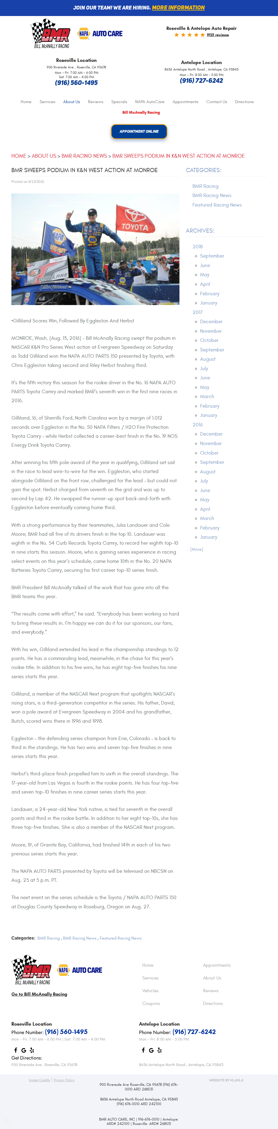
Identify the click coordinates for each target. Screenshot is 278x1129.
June (205, 265)
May (204, 275)
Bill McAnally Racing (141, 112)
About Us (71, 101)
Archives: (200, 230)
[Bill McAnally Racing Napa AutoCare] (99, 34)
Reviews (95, 101)
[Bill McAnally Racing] (31, 970)
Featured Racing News (120, 938)
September (212, 256)
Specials (119, 101)
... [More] (194, 549)
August (208, 359)
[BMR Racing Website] (50, 34)
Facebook (15, 1052)
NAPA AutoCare (150, 101)
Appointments (185, 101)
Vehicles (150, 991)
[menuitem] (26, 102)
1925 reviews (218, 35)
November (211, 331)
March (207, 396)
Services (47, 101)
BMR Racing (48, 938)
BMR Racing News (84, 156)
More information (178, 8)
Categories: (204, 170)
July (204, 369)
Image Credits (39, 1080)
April (205, 284)
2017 (197, 312)
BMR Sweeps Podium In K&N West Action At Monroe (178, 156)
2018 (197, 247)
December (211, 322)
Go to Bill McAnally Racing (39, 994)
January (208, 303)
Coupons (151, 1003)
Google (24, 1052)
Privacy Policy (64, 1080)
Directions (244, 101)
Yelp (32, 1052)
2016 (197, 425)
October (209, 340)
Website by (226, 1080)
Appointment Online (139, 132)
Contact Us (216, 101)
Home (26, 101)
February (209, 294)
